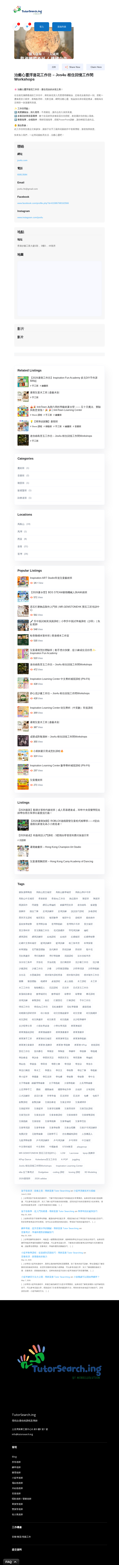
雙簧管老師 (17, 1509)
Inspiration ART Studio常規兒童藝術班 (51, 578)
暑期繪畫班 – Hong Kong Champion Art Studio (55, 847)
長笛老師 (16, 1493)
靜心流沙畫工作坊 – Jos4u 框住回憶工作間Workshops (60, 693)
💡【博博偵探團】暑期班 (44, 421)
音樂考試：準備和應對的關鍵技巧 (37, 1232)
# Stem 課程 (36, 415)
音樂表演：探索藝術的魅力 (34, 1256)
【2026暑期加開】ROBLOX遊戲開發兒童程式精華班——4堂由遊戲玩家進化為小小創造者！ (64, 822)
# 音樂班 (77, 426)
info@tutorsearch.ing (22, 1434)
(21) (23, 546)
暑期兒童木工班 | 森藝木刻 (44, 392)
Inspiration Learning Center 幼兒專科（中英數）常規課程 (61, 707)
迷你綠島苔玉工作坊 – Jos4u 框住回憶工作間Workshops (61, 436)
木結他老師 (17, 1488)
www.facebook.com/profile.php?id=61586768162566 (43, 203)
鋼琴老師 (16, 1467)
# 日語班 (22, 840)
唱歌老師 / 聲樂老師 (21, 1498)
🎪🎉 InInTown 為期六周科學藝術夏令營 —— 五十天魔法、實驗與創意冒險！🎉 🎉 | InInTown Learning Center (65, 408)
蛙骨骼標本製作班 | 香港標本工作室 (49, 635)
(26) (23, 554)
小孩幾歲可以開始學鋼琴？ (87, 1277)
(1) (23, 468)
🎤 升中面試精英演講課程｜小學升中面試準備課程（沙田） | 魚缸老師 (65, 623)
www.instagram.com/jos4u (30, 217)
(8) (22, 539)
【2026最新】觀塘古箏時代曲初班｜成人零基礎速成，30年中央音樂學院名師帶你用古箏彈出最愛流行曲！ (59, 811)
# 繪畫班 (44, 386)
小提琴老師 (17, 1477)
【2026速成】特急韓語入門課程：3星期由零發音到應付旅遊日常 (53, 835)
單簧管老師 (17, 1503)
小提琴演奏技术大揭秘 (84, 1190)
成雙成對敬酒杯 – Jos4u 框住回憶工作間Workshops (58, 736)
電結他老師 (17, 1482)
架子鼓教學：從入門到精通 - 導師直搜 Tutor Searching (47, 1211)
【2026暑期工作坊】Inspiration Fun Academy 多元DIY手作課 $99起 (63, 379)
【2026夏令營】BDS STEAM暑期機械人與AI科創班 (58, 592)
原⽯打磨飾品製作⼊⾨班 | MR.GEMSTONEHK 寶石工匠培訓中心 (64, 608)
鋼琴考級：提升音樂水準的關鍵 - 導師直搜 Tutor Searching (50, 1228)
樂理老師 (16, 1472)
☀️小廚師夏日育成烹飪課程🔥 (47, 751)
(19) (24, 524)
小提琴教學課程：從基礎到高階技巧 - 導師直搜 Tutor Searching (52, 1252)
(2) (23, 475)
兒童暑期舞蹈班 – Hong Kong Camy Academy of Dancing (61, 861)
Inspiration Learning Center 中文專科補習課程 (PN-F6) (60, 679)
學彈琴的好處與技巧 (87, 1211)
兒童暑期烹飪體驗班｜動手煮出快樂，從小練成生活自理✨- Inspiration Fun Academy (63, 651)
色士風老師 (17, 1514)
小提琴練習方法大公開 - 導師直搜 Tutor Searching (45, 1277)
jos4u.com (22, 160)
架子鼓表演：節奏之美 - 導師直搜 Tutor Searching (45, 1190)
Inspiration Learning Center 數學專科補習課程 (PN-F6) (60, 765)
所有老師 (16, 1461)
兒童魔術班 (36, 780)
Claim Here (96, 67)
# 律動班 (48, 426)
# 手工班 (34, 386)
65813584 (22, 174)
